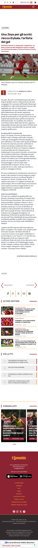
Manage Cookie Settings (19, 504)
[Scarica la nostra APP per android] (25, 476)
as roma (4, 273)
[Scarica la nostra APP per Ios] (12, 476)
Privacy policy (19, 499)
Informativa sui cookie (19, 502)
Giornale (19, 485)
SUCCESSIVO (30, 285)
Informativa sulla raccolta (11, 546)
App (19, 488)
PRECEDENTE (8, 285)
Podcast (19, 494)
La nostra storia (19, 496)
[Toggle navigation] (33, 7)
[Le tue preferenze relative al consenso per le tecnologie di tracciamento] (35, 545)
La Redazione (19, 483)
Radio (19, 491)
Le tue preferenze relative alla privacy (20, 542)
